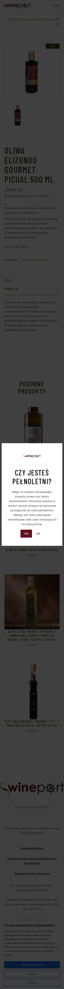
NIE (38, 533)
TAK (26, 533)
